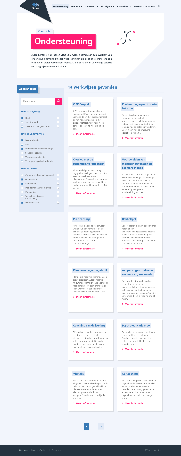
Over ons (23, 450)
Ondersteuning (60, 6)
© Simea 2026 (152, 450)
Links (34, 450)
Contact (43, 450)
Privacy (55, 450)
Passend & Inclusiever (144, 6)
